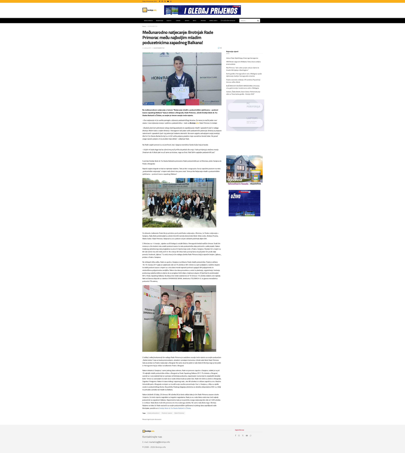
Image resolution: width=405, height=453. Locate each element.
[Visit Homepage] (149, 10)
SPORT (187, 20)
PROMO (203, 20)
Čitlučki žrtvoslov (228, 20)
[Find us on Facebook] (159, 1)
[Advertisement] (244, 235)
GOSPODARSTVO (152, 26)
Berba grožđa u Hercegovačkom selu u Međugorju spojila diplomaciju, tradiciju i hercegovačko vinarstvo (244, 75)
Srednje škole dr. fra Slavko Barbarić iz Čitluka (175, 408)
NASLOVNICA (148, 20)
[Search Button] (258, 20)
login (148, 419)
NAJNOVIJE (159, 20)
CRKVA (178, 20)
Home (144, 26)
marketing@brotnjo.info (159, 442)
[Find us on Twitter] (165, 1)
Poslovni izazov (167, 413)
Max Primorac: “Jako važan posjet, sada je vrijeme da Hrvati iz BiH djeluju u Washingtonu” (242, 69)
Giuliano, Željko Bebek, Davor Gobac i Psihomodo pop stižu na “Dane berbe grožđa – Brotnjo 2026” (243, 92)
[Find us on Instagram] (162, 1)
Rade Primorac (179, 413)
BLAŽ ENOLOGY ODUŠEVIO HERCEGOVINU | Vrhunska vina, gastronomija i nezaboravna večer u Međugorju (242, 87)
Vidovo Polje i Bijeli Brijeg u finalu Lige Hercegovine (242, 58)
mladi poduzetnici (153, 413)
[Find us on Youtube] (168, 1)
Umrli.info (213, 20)
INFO (194, 20)
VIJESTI (169, 20)
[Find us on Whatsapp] (170, 1)
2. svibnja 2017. (147, 48)
